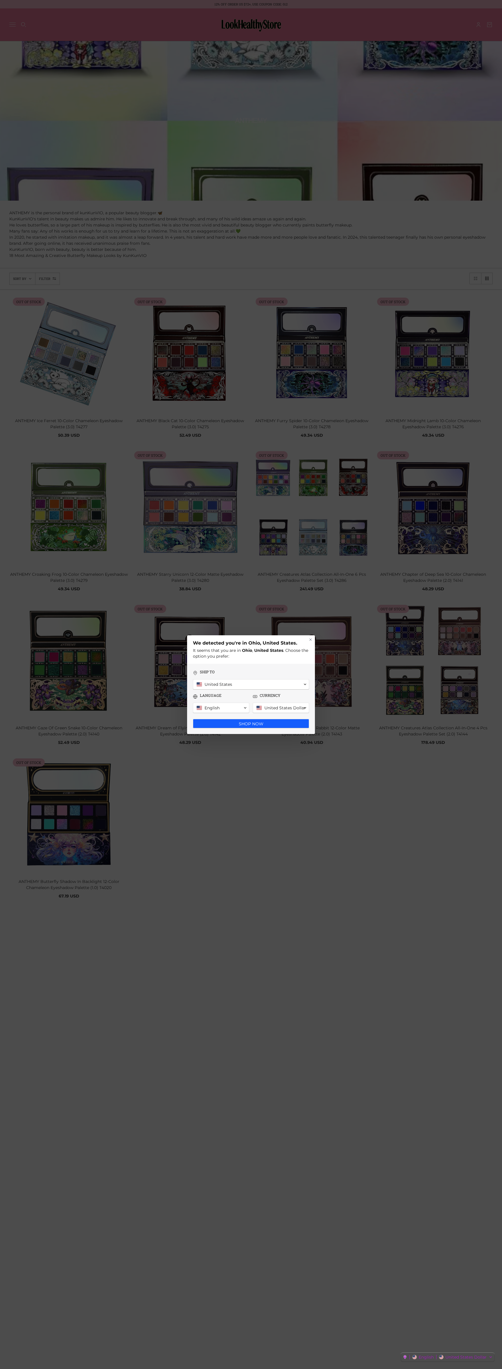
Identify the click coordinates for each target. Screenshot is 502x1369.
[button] (448, 1357)
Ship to (207, 672)
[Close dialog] (310, 639)
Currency (270, 695)
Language (210, 695)
